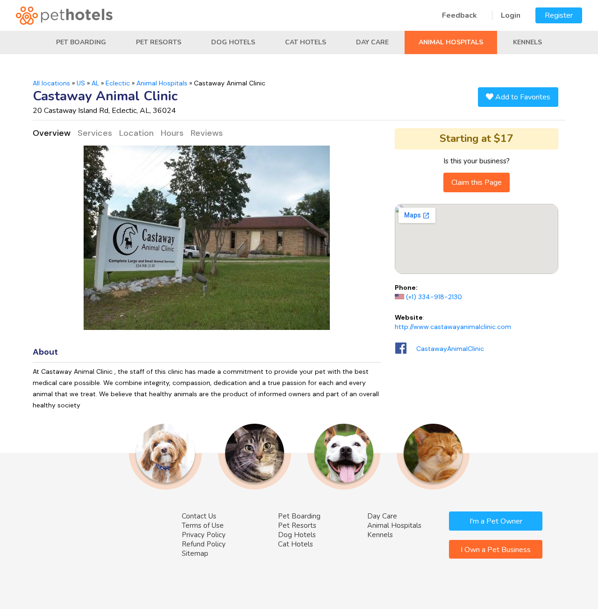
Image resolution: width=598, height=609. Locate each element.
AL (95, 83)
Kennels (527, 42)
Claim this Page (476, 182)
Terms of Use (203, 525)
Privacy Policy (204, 534)
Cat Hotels (305, 42)
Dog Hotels (233, 42)
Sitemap (195, 553)
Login (510, 15)
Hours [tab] (172, 133)
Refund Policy (204, 544)
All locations (51, 83)
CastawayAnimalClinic (450, 348)
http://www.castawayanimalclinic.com (453, 326)
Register (559, 15)
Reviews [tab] (207, 133)
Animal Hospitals (451, 42)
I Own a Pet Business (496, 550)
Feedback (459, 15)
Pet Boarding (81, 42)
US (81, 83)
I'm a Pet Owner (496, 521)
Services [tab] (95, 133)
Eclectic (118, 83)
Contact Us (199, 516)
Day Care (372, 42)
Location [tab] (136, 133)
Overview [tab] (52, 133)
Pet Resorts (158, 42)
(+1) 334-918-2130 (434, 297)
